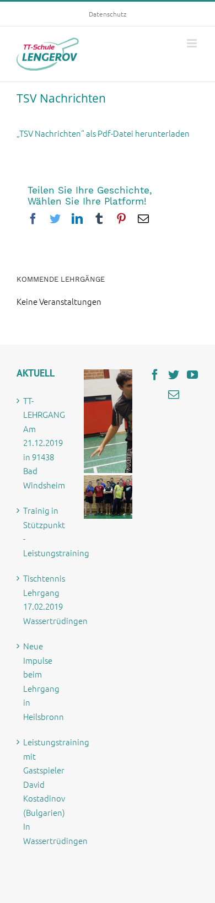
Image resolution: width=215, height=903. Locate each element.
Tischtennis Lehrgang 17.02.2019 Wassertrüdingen (42, 599)
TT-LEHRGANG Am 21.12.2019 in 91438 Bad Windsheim (42, 443)
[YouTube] (192, 374)
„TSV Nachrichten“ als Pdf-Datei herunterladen (103, 133)
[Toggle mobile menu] (192, 43)
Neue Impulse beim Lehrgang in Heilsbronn (42, 681)
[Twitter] (173, 374)
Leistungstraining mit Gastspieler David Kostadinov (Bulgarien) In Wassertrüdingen (42, 791)
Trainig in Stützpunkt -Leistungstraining (42, 531)
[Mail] (173, 394)
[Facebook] (154, 374)
